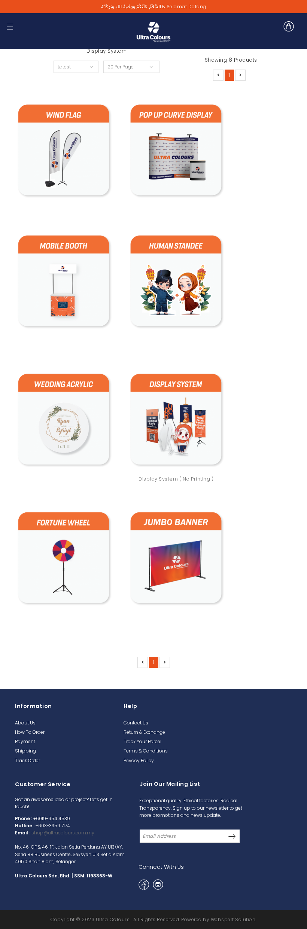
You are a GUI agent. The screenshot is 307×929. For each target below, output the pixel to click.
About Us (25, 723)
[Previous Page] (218, 75)
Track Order (27, 760)
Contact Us (136, 723)
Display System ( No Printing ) (176, 479)
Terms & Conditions (146, 751)
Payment (25, 741)
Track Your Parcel (142, 741)
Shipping (25, 751)
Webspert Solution (233, 919)
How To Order (30, 732)
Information (33, 706)
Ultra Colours (113, 919)
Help (130, 706)
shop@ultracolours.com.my (62, 833)
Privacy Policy (139, 760)
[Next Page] (240, 75)
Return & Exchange (144, 732)
